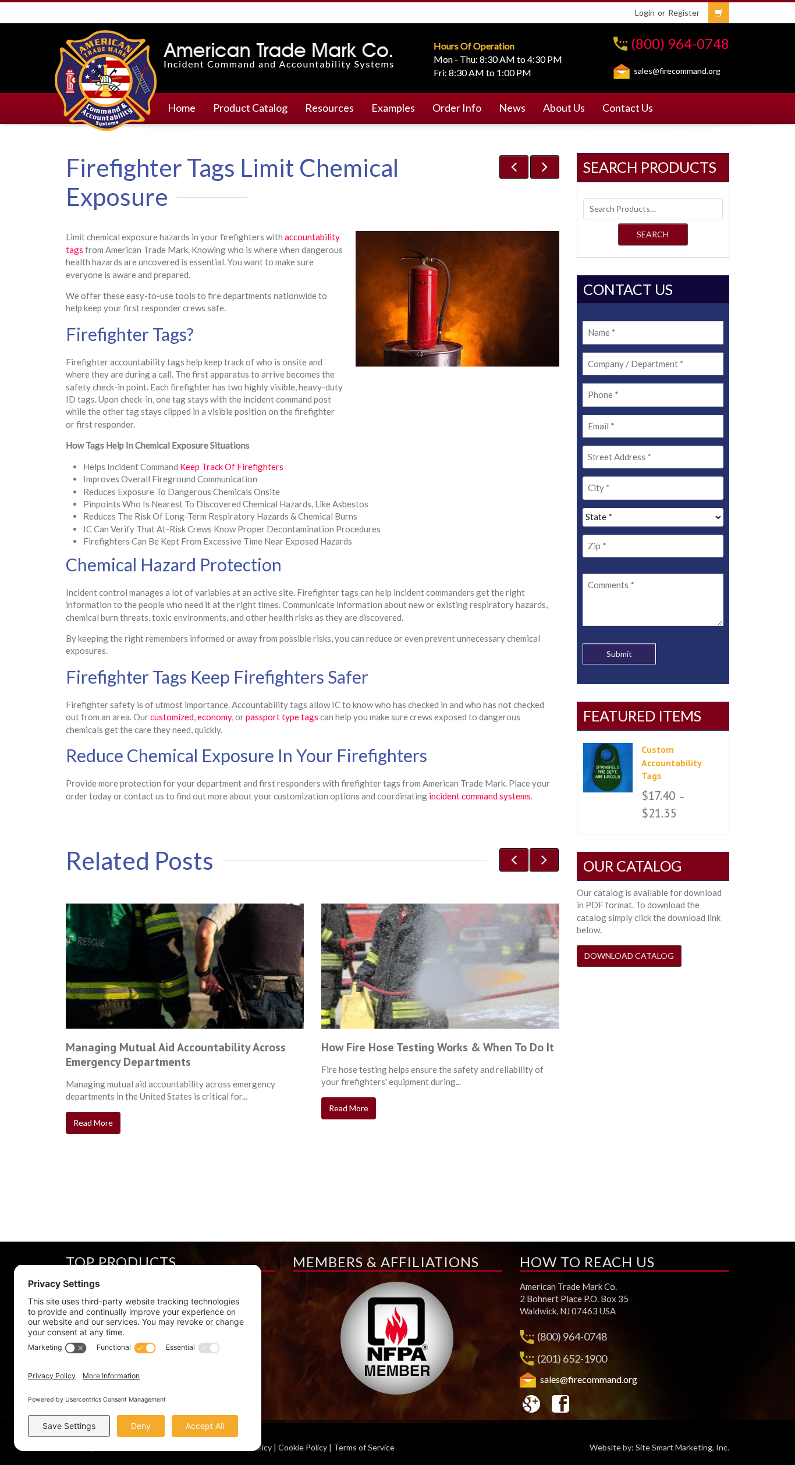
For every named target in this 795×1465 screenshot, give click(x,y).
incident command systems (480, 796)
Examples (393, 107)
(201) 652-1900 (572, 1358)
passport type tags (282, 717)
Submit (619, 654)
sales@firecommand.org (677, 71)
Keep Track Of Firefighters (231, 466)
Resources (329, 107)
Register (684, 12)
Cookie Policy (302, 1447)
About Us (564, 107)
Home (182, 107)
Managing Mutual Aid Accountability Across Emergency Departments (176, 1054)
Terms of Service (364, 1447)
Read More (93, 1123)
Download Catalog (629, 956)
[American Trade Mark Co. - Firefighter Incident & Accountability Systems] (106, 78)
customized (172, 717)
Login (645, 12)
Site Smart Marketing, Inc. (682, 1447)
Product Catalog (250, 107)
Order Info (456, 107)
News (512, 107)
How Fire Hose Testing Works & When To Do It (437, 1047)
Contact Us (627, 107)
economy (214, 717)
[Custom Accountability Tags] (608, 767)
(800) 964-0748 (680, 43)
